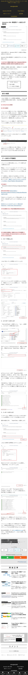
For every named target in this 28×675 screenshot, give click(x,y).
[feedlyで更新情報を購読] (7, 557)
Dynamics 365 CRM (13, 540)
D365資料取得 (14, 670)
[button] (24, 45)
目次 (12, 82)
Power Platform (20, 666)
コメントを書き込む (14, 651)
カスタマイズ (14, 542)
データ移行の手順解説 (14, 86)
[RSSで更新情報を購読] (20, 557)
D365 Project (5, 540)
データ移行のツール (18, 530)
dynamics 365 (22, 542)
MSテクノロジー (7, 668)
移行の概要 (12, 84)
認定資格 (20, 668)
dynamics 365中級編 (6, 542)
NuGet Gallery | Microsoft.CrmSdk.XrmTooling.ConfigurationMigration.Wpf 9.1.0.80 (14, 192)
